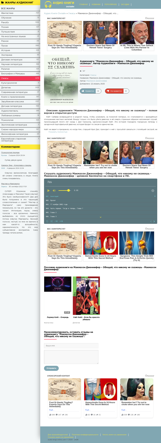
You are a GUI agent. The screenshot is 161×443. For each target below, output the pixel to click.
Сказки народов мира (12, 130)
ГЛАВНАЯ (83, 4)
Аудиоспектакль (9, 111)
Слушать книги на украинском (60, 437)
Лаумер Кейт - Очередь (58, 317)
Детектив (6, 88)
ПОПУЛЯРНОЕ (111, 4)
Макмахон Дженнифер (96, 81)
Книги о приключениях (13, 97)
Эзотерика (6, 55)
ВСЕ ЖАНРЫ (8, 9)
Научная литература (11, 64)
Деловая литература (11, 60)
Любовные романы (11, 116)
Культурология (9, 83)
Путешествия (8, 32)
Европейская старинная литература (13, 140)
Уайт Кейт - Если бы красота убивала (86, 318)
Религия (5, 69)
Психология (7, 120)
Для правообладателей (58, 434)
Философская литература (14, 134)
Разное (4, 41)
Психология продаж (10, 152)
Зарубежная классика (12, 102)
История (5, 50)
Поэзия (5, 27)
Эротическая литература (14, 125)
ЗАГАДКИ (125, 4)
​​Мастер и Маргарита (10, 184)
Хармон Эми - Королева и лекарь (16, 165)
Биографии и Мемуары (13, 74)
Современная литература (14, 92)
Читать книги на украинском (114, 434)
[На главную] (59, 4)
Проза (4, 46)
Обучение (6, 18)
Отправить (51, 368)
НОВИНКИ (96, 4)
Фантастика (7, 13)
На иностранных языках (13, 36)
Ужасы (4, 78)
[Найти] (122, 10)
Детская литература (11, 106)
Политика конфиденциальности (85, 434)
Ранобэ (5, 23)
